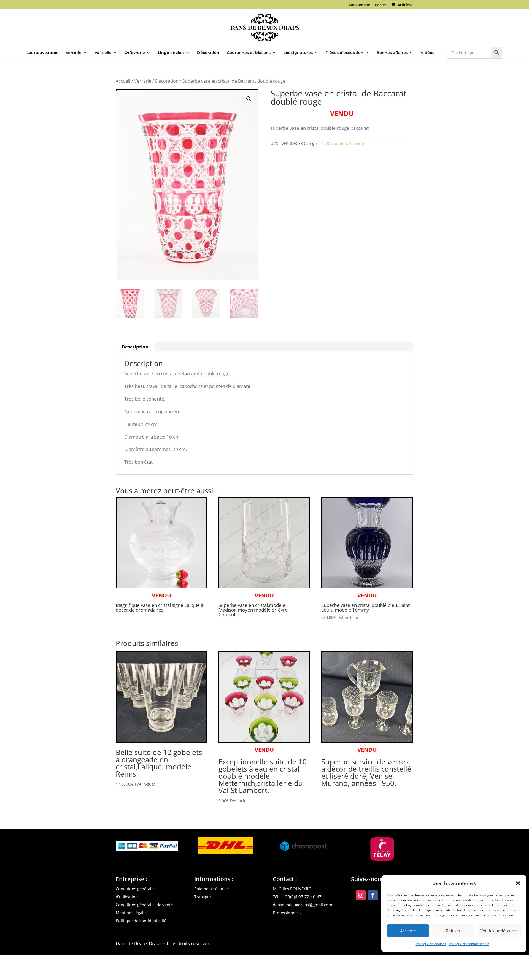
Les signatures (298, 53)
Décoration (208, 53)
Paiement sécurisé (211, 888)
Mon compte (359, 5)
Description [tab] (135, 346)
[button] (518, 883)
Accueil (123, 81)
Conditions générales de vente (144, 904)
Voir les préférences (499, 931)
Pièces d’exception (344, 53)
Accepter (408, 931)
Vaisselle (103, 53)
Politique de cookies (431, 944)
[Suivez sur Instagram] (361, 895)
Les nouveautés (42, 53)
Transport (203, 896)
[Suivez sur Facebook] (373, 895)
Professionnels (287, 912)
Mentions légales (131, 912)
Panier (380, 5)
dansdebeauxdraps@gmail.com (302, 904)
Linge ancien (171, 53)
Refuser (453, 931)
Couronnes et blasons (249, 53)
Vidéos (427, 53)
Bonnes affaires (392, 53)
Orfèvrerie (135, 53)
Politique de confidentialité (469, 944)
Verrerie (74, 53)
